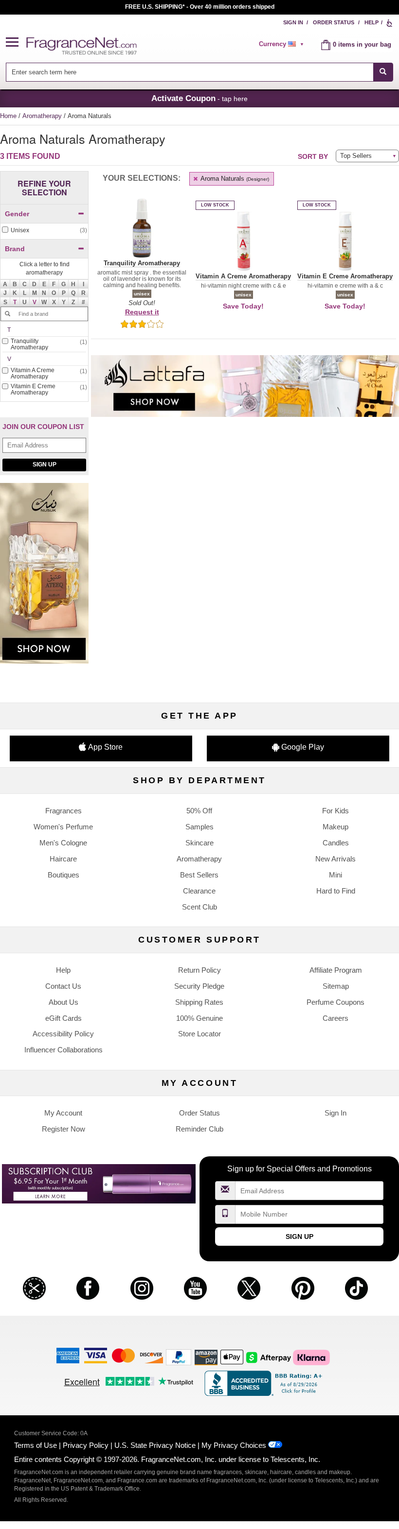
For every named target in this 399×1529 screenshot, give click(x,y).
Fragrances (63, 811)
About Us (63, 1002)
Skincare (199, 843)
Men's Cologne (63, 843)
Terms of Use (35, 1445)
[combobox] (199, 72)
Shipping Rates (199, 1002)
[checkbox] (44, 230)
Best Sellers (199, 875)
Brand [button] (15, 249)
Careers (335, 1018)
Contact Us (63, 986)
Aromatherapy (43, 116)
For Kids (335, 811)
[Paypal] (178, 1357)
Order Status (333, 22)
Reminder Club (199, 1129)
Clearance (199, 891)
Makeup (335, 827)
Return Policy (199, 970)
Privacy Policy (86, 1445)
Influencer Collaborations (63, 1050)
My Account (63, 1113)
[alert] (283, 44)
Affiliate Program (335, 970)
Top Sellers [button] (356, 155)
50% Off (199, 811)
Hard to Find (335, 891)
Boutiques (63, 875)
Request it (142, 312)
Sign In (293, 22)
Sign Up (44, 464)
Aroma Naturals (234, 178)
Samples (199, 827)
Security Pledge (199, 986)
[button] (16, 42)
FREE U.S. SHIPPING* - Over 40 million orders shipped (199, 6)
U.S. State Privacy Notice (155, 1445)
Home (8, 116)
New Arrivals (335, 859)
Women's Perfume (63, 827)
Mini (335, 875)
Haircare (63, 859)
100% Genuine (199, 1018)
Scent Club (199, 907)
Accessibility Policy (63, 1034)
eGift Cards (63, 1018)
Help (371, 22)
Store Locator (199, 1034)
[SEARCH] (383, 72)
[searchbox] (189, 72)
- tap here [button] (199, 98)
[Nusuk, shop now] (44, 578)
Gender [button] (17, 214)
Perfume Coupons (335, 1002)
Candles (336, 843)
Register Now (63, 1129)
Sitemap (336, 986)
